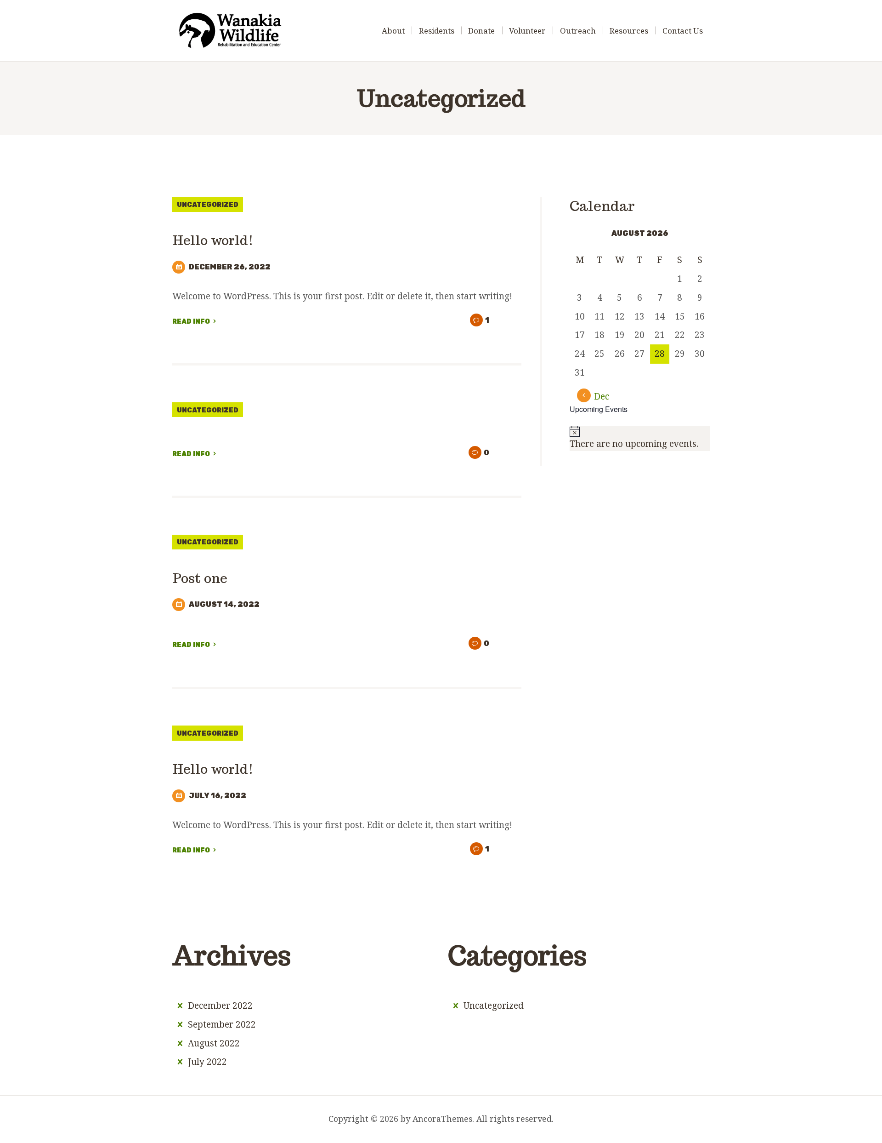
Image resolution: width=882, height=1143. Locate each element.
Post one (199, 578)
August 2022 (214, 1043)
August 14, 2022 (224, 604)
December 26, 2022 (230, 267)
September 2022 (222, 1024)
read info (191, 322)
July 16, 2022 (217, 795)
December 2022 (220, 1006)
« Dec (598, 396)
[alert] (640, 438)
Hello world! (213, 240)
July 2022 (207, 1062)
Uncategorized (207, 205)
